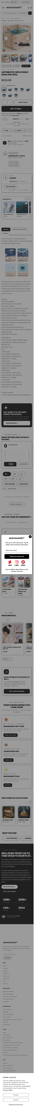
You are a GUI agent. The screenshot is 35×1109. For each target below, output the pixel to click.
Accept (15, 1095)
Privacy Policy (8, 1090)
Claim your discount (17, 556)
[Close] (30, 536)
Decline (15, 1100)
